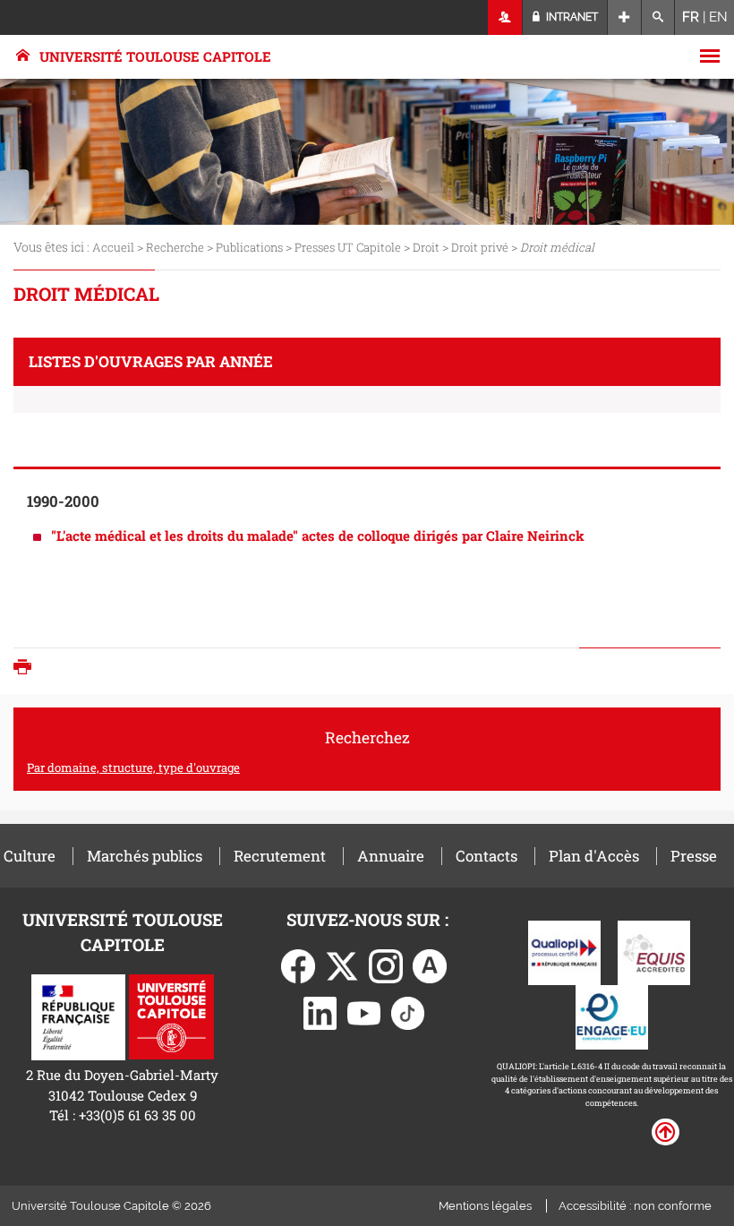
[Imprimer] (26, 668)
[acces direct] (624, 17)
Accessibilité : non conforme (635, 1206)
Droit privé (479, 247)
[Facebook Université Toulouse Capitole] (298, 964)
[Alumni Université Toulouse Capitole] (430, 964)
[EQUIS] (654, 951)
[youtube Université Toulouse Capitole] (364, 1011)
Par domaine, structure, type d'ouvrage (133, 767)
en (718, 17)
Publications (249, 247)
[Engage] (612, 1016)
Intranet (570, 17)
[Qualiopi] (564, 951)
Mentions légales (485, 1206)
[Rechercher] (658, 17)
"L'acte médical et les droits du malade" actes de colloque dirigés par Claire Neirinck (318, 535)
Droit (426, 247)
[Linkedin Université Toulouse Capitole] (320, 1011)
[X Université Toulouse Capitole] (342, 964)
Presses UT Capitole (347, 247)
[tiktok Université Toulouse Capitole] (408, 1011)
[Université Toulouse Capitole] (171, 1016)
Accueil (113, 247)
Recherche (175, 247)
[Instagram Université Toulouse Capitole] (386, 964)
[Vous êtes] (505, 17)
